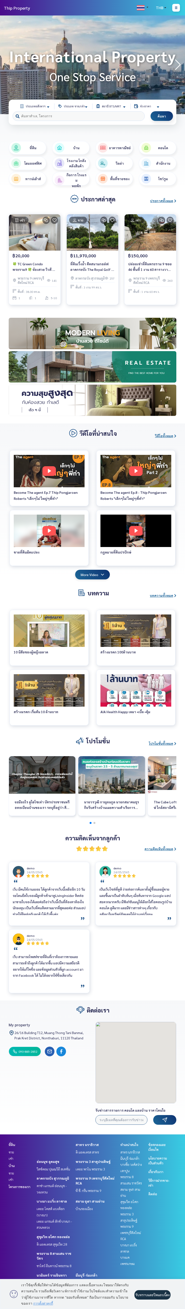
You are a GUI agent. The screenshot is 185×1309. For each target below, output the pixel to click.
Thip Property (17, 8)
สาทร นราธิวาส (87, 1144)
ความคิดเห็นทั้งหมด (159, 849)
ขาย (11, 1152)
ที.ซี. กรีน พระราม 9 (88, 1190)
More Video (89, 574)
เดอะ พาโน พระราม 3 (90, 1169)
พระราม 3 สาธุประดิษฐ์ (93, 1161)
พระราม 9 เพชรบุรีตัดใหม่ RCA (130, 1232)
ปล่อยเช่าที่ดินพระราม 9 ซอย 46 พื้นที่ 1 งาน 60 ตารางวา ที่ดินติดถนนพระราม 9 (150, 267)
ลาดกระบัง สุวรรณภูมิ (53, 1178)
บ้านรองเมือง (84, 1208)
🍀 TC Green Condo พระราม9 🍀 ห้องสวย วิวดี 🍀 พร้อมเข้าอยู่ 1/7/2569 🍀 (34, 267)
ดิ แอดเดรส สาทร (87, 1152)
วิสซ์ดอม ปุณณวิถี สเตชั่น (53, 1169)
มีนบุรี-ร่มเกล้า (86, 1275)
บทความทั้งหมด (161, 595)
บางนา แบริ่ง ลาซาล (52, 1201)
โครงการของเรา (19, 1186)
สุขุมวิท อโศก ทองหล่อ (53, 1237)
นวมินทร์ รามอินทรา (52, 1275)
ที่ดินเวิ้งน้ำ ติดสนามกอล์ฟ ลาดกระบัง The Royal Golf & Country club (92, 267)
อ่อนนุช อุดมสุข (48, 1161)
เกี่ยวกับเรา (155, 1171)
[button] (178, 64)
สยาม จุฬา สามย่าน (90, 1201)
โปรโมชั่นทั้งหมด (161, 743)
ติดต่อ (152, 1194)
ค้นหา (162, 116)
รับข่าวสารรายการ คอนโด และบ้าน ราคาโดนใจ (130, 1110)
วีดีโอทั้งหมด (164, 436)
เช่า (11, 1158)
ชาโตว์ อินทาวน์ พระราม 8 (54, 1266)
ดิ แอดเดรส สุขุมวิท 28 (52, 1244)
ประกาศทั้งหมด (161, 201)
